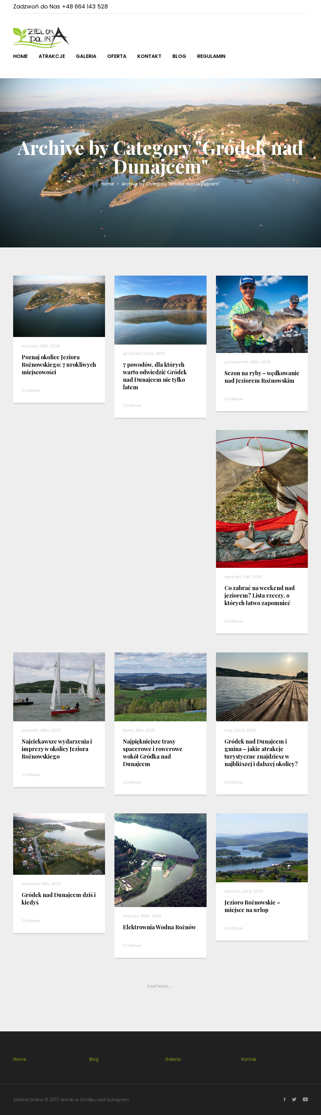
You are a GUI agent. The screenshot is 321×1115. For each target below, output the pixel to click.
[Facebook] (281, 1100)
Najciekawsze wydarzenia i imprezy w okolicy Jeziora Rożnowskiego (57, 749)
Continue (31, 390)
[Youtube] (302, 1100)
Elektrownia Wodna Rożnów (159, 927)
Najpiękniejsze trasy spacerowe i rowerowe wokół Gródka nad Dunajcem (152, 753)
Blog (179, 56)
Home (20, 56)
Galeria (86, 56)
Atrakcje (52, 56)
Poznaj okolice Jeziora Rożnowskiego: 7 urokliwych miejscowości (59, 364)
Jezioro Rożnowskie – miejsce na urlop (252, 906)
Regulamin (211, 56)
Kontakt (149, 56)
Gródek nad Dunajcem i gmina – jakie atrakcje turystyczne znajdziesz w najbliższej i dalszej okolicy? (261, 753)
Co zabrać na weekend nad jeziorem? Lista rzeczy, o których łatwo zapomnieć (259, 595)
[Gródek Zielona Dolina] (41, 37)
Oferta (116, 56)
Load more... (159, 986)
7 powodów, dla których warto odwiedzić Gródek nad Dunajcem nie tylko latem (155, 376)
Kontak (248, 1059)
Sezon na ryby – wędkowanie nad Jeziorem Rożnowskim (261, 376)
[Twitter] (291, 1100)
